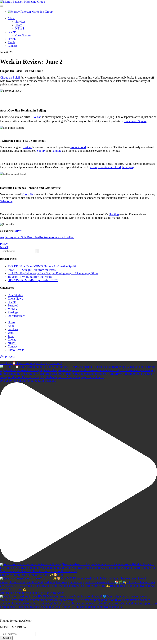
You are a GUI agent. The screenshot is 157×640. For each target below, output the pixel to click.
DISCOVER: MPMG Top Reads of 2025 (33, 280)
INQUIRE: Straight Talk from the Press (32, 269)
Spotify (41, 150)
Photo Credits (16, 350)
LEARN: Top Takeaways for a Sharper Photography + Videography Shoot (53, 273)
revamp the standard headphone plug (112, 167)
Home (11, 322)
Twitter (27, 147)
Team (18, 25)
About (11, 18)
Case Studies (23, 35)
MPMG (19, 230)
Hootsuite (27, 194)
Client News (15, 298)
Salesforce (6, 201)
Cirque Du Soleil (17, 237)
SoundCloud (78, 147)
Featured (13, 305)
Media (11, 42)
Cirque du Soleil (10, 77)
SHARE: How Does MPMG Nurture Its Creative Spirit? (42, 266)
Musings (13, 312)
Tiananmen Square (135, 121)
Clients (12, 32)
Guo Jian (35, 117)
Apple (3, 237)
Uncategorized (16, 315)
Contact (12, 45)
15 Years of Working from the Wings (30, 276)
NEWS (19, 28)
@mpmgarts (7, 356)
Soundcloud (58, 237)
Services (20, 21)
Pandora (56, 150)
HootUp (114, 214)
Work (11, 332)
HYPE (12, 38)
